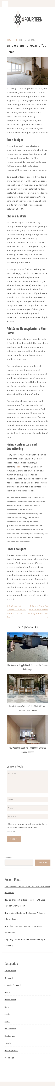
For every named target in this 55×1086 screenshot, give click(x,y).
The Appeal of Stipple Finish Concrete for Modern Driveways (27, 890)
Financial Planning (13, 985)
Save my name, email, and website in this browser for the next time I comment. (27, 828)
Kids (7, 1007)
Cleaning (9, 978)
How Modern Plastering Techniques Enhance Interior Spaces (25, 916)
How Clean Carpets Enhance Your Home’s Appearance (23, 929)
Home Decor (12, 40)
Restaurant (10, 1036)
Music (7, 1014)
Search (8, 857)
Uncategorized (11, 1050)
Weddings (9, 1058)
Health (7, 992)
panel (19, 466)
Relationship (10, 1029)
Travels (8, 1043)
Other (7, 1021)
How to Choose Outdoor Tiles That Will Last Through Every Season (25, 903)
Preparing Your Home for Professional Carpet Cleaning (25, 942)
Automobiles (10, 971)
